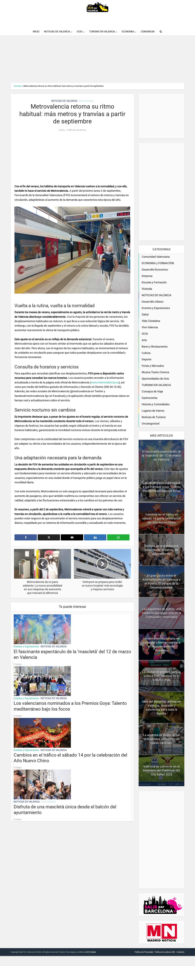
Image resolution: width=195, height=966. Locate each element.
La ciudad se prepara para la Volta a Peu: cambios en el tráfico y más (161, 676)
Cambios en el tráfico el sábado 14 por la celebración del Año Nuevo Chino (161, 518)
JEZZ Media (90, 952)
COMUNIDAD (148, 31)
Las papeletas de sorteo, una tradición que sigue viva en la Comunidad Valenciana (161, 613)
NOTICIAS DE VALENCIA (57, 31)
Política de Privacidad (144, 952)
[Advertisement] (91, 56)
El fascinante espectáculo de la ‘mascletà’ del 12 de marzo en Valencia (161, 455)
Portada (17, 86)
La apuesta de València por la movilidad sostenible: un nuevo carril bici (161, 739)
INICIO (36, 31)
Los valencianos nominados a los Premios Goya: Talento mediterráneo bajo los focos (162, 487)
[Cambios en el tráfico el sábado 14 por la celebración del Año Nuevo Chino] (42, 732)
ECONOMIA (128, 31)
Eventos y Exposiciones (26, 646)
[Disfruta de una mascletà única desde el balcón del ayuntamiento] (42, 784)
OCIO (79, 31)
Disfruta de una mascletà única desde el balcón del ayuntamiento (161, 550)
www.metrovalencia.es (105, 382)
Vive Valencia (86, 100)
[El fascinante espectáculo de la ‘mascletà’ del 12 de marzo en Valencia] (42, 629)
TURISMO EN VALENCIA (102, 31)
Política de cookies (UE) (165, 952)
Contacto (180, 952)
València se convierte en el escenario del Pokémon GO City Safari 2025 (161, 770)
